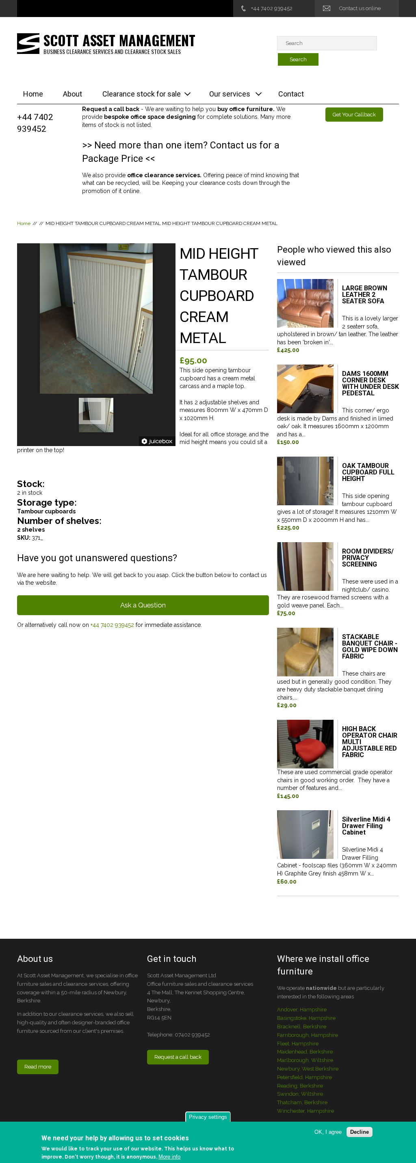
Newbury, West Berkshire (307, 1069)
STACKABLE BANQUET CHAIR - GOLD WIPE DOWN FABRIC (370, 647)
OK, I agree (328, 1132)
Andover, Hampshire (302, 1009)
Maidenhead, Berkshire (305, 1052)
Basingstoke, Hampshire (306, 1018)
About (72, 94)
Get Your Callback (354, 115)
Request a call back (178, 1057)
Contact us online (360, 8)
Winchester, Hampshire (305, 1111)
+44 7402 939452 (271, 8)
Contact (291, 94)
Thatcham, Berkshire (302, 1102)
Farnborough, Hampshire (307, 1035)
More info (169, 1157)
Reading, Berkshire (300, 1086)
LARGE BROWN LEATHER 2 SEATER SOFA (364, 295)
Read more (37, 1067)
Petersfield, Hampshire (304, 1077)
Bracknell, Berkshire (301, 1027)
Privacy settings (208, 1117)
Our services (229, 94)
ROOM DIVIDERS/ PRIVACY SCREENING (368, 558)
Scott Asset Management (119, 40)
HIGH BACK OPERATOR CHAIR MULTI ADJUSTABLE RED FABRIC (369, 742)
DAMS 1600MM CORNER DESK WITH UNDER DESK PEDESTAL (370, 384)
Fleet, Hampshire (297, 1044)
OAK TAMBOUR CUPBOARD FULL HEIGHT (368, 473)
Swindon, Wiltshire (300, 1094)
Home (33, 94)
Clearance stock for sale (141, 94)
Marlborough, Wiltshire (305, 1060)
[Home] (28, 43)
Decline (359, 1132)
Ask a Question (143, 605)
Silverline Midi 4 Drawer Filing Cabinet (366, 826)
